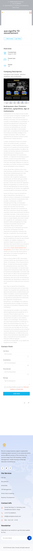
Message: (5, 378)
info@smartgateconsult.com (16, 1)
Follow (19, 38)
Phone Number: (7, 369)
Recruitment (4, 481)
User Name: (6, 351)
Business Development (7, 497)
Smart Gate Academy (7, 493)
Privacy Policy (20, 389)
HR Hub (3, 477)
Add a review (9, 38)
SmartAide (4, 485)
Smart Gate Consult (13, 547)
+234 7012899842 (16, 3)
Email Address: (7, 360)
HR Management (6, 489)
